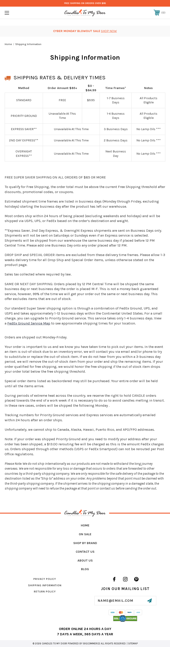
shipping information (45, 585)
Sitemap (133, 643)
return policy (45, 591)
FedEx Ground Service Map (28, 323)
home (85, 525)
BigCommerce (91, 643)
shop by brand (85, 543)
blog (85, 569)
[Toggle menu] (21, 13)
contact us (85, 552)
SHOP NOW (109, 31)
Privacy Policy (44, 579)
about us (85, 560)
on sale (85, 534)
